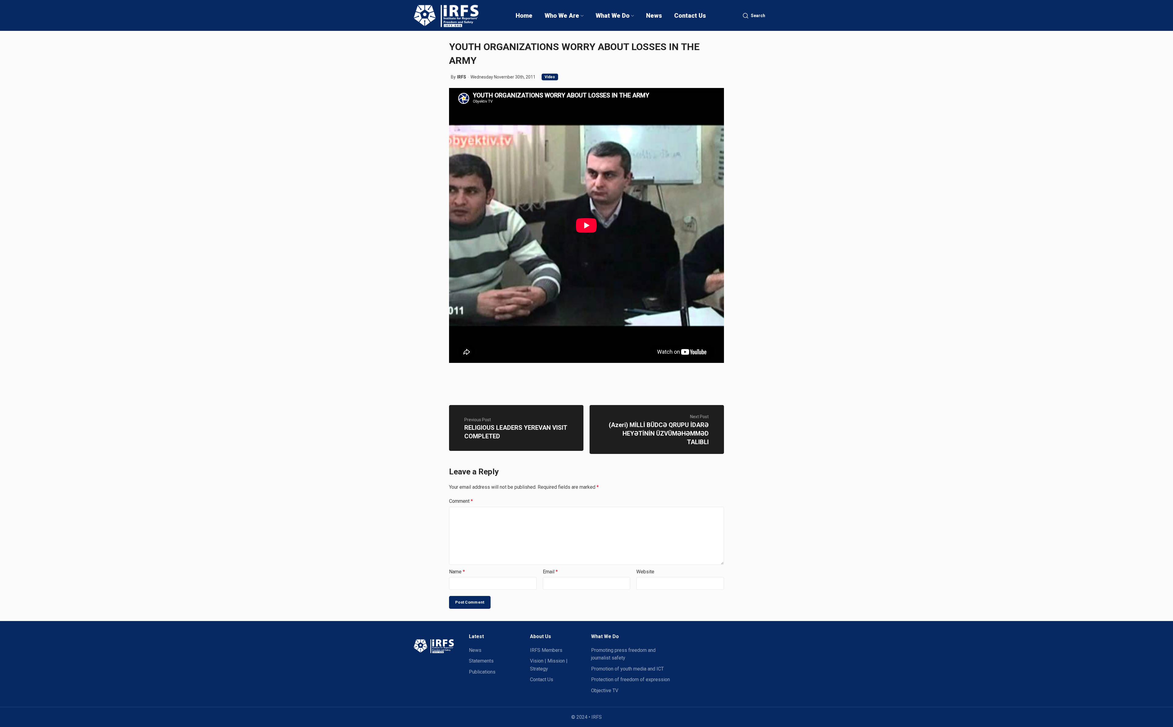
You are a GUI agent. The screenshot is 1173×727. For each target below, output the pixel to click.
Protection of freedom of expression (630, 679)
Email (550, 572)
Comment (461, 501)
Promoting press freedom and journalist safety (623, 654)
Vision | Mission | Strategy (549, 665)
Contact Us (541, 679)
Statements (481, 661)
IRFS (461, 77)
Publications (482, 672)
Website (645, 572)
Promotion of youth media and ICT (627, 669)
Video (550, 77)
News (475, 650)
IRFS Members (546, 650)
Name (457, 572)
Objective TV (604, 690)
